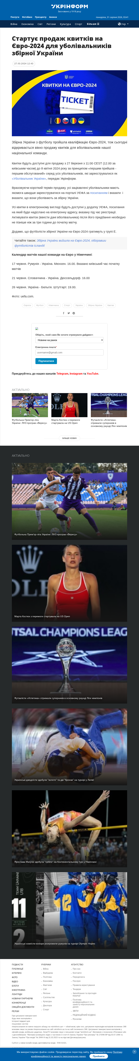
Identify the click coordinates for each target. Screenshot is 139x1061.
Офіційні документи (23, 1007)
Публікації (17, 969)
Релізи (15, 1011)
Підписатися (46, 360)
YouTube (92, 373)
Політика (47, 977)
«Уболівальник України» (29, 178)
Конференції (19, 1003)
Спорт (78, 24)
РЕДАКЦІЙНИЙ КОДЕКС (84, 1015)
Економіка (28, 24)
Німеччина (54, 305)
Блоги (15, 986)
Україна (79, 305)
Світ (40, 24)
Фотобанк (27, 17)
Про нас (77, 969)
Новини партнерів (22, 998)
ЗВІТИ (75, 1011)
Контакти (77, 973)
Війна (14, 24)
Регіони (51, 24)
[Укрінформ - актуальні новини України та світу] (69, 6)
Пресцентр (40, 17)
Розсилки (77, 1019)
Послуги (15, 17)
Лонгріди (17, 994)
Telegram (62, 373)
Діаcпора (47, 1005)
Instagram (76, 373)
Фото (14, 977)
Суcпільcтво (49, 997)
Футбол (39, 305)
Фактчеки (47, 985)
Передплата (79, 977)
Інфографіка (18, 990)
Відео (15, 981)
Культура (65, 24)
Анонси (53, 17)
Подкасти (17, 964)
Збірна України (95, 305)
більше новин (69, 438)
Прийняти (99, 1056)
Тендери (77, 989)
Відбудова (48, 973)
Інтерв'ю (17, 973)
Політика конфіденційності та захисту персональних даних (83, 1003)
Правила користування (84, 985)
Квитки (110, 305)
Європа (27, 305)
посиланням (98, 193)
